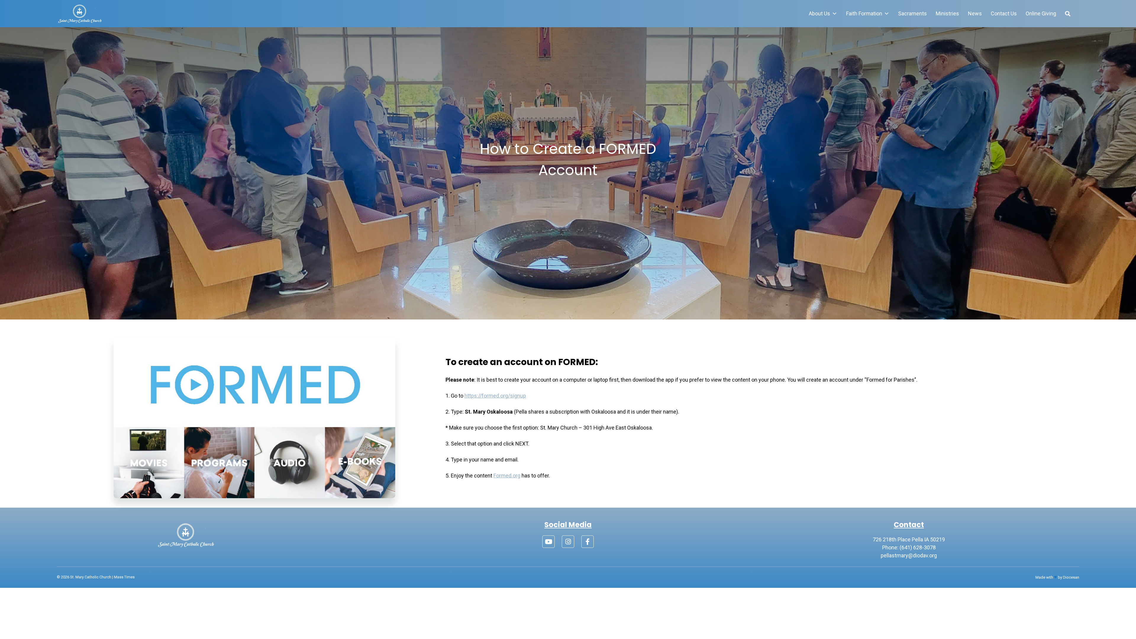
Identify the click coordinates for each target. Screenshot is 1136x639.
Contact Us (1004, 13)
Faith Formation (864, 13)
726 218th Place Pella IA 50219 (909, 539)
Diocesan (1071, 577)
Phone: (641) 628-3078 (909, 547)
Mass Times (124, 577)
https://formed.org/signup (495, 396)
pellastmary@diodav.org (909, 555)
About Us (819, 13)
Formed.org (506, 475)
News (975, 13)
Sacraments (912, 13)
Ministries (947, 13)
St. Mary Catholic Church (90, 577)
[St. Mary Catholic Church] (80, 13)
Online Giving (1041, 13)
